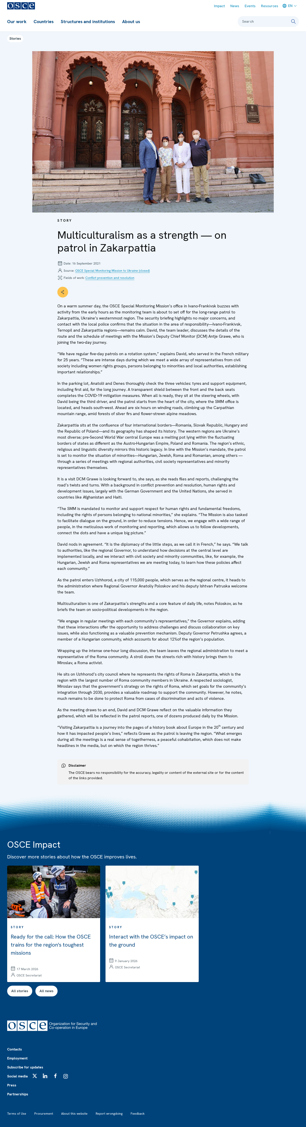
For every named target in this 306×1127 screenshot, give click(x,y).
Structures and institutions (88, 21)
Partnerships (17, 1094)
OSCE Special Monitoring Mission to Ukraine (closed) (112, 271)
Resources (269, 6)
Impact (219, 6)
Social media (17, 1076)
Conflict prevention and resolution (109, 278)
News (234, 6)
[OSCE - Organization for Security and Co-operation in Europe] (21, 5)
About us (131, 21)
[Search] (293, 21)
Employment (17, 1058)
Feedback (137, 1114)
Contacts (14, 1049)
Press (11, 1085)
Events (250, 6)
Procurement (43, 1114)
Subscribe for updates (25, 1067)
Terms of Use (16, 1114)
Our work (16, 21)
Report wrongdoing (109, 1114)
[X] (34, 1075)
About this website (74, 1114)
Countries (44, 21)
